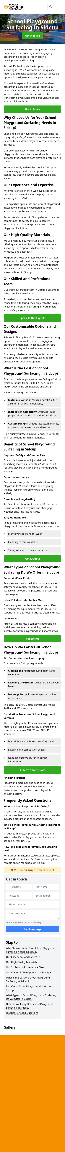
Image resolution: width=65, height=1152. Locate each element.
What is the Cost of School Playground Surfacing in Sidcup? (28, 979)
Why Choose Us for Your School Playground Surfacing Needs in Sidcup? (31, 949)
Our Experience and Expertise (23, 957)
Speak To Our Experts (32, 318)
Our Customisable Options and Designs (28, 972)
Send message (32, 929)
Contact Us (32, 638)
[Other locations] (50, 7)
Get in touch (32, 35)
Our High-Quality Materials (21, 962)
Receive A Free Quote (32, 770)
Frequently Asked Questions (22, 1012)
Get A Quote (32, 558)
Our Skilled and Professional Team (25, 967)
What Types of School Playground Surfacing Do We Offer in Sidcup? (31, 997)
